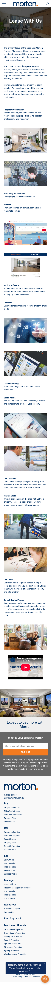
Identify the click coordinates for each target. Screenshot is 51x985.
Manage (8, 880)
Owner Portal (9, 898)
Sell (6, 855)
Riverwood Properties (13, 947)
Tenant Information (12, 846)
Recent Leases (10, 839)
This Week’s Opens (12, 811)
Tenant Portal (10, 849)
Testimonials (9, 863)
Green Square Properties (14, 933)
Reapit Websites (29, 974)
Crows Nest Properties (13, 929)
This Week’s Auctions (13, 815)
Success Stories (10, 874)
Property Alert (10, 818)
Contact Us (8, 912)
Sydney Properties (11, 950)
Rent (6, 827)
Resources (10, 904)
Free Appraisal (10, 867)
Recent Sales (9, 822)
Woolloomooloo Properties (15, 954)
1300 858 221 (12, 795)
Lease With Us (10, 884)
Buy (6, 803)
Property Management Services (17, 888)
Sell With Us (9, 860)
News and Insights (12, 909)
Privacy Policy (17, 977)
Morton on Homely (15, 925)
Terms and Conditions (32, 977)
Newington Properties (13, 936)
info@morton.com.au (15, 798)
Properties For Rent (12, 832)
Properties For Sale (12, 807)
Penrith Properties (11, 940)
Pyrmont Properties (12, 943)
